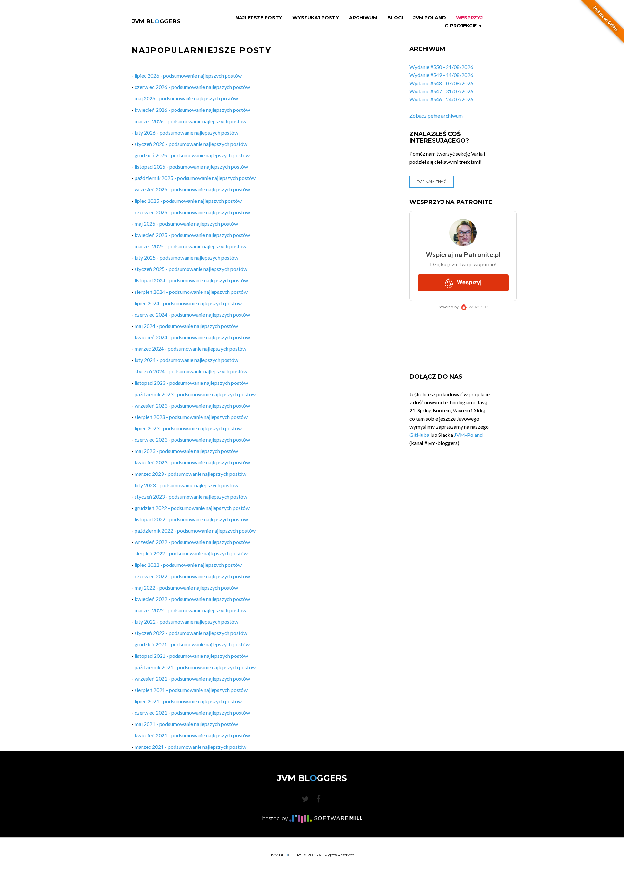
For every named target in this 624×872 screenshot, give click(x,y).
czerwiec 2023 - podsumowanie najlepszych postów (192, 439)
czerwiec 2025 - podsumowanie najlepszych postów (192, 212)
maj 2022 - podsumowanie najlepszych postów (186, 587)
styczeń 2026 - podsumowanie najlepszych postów (191, 144)
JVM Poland (429, 17)
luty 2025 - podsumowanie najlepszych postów (186, 257)
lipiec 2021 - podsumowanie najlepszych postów (188, 701)
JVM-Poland (468, 435)
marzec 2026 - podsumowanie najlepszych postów (190, 121)
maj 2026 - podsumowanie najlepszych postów (186, 98)
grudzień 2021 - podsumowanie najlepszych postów (192, 644)
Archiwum (363, 17)
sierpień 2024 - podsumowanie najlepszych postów (191, 292)
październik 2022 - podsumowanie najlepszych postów (195, 530)
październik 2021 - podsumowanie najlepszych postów (195, 667)
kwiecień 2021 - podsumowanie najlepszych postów (192, 735)
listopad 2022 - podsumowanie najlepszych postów (191, 519)
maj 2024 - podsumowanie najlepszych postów (186, 326)
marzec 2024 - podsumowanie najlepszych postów (190, 348)
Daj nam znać (431, 181)
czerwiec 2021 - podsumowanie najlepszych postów (192, 712)
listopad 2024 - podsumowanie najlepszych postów (191, 280)
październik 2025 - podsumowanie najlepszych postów (195, 178)
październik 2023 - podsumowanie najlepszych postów (195, 394)
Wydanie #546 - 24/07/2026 (441, 99)
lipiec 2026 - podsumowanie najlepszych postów (188, 75)
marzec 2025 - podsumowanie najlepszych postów (190, 246)
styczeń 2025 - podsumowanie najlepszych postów (191, 269)
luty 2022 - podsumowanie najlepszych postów (186, 621)
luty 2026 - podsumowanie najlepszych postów (186, 132)
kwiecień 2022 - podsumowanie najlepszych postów (192, 599)
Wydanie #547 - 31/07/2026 (441, 91)
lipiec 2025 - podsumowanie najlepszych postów (188, 201)
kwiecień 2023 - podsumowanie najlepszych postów (192, 462)
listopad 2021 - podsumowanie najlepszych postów (191, 656)
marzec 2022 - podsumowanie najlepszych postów (190, 610)
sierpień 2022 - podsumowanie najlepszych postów (191, 553)
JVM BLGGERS (156, 21)
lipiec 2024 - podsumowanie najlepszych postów (188, 303)
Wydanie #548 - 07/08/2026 (441, 83)
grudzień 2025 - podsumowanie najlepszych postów (192, 155)
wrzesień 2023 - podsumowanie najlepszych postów (192, 405)
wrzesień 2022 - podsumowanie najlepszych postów (192, 542)
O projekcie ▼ (464, 26)
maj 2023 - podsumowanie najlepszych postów (186, 451)
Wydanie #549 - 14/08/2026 (441, 75)
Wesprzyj (469, 17)
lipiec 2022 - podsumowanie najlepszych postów (188, 565)
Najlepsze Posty (258, 17)
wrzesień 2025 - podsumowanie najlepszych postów (192, 189)
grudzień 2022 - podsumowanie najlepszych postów (192, 508)
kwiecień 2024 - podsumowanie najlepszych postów (192, 337)
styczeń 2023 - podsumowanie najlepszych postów (191, 496)
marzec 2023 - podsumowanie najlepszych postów (190, 474)
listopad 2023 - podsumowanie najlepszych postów (191, 383)
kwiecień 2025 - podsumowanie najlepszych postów (192, 235)
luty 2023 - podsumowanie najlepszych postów (186, 485)
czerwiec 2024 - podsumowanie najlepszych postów (192, 314)
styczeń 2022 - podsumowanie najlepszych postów (191, 633)
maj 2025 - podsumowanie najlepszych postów (186, 223)
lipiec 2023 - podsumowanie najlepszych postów (188, 428)
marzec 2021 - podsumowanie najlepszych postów (190, 747)
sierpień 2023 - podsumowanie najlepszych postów (191, 417)
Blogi (395, 17)
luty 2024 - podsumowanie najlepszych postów (186, 360)
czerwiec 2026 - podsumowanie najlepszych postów (192, 87)
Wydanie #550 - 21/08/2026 (441, 67)
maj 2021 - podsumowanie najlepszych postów (186, 724)
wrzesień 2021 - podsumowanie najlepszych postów (192, 678)
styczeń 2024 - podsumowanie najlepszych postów (191, 371)
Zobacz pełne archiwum (436, 115)
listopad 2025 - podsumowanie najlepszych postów (191, 166)
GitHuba (419, 435)
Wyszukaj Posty (315, 17)
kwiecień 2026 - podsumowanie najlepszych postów (192, 110)
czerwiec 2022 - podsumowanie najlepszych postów (192, 576)
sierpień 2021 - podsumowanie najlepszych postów (191, 690)
